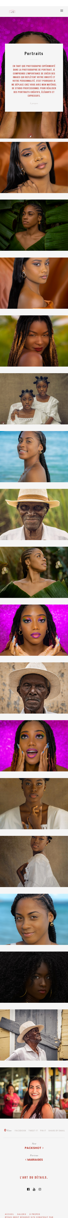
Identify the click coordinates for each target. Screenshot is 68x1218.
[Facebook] (28, 1189)
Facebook (20, 1130)
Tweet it (33, 1130)
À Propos (35, 1214)
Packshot (33, 1148)
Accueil (9, 1214)
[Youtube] (34, 1189)
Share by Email (56, 1130)
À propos (34, 103)
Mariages (35, 1160)
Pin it (43, 1130)
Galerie (21, 1214)
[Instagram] (40, 1189)
